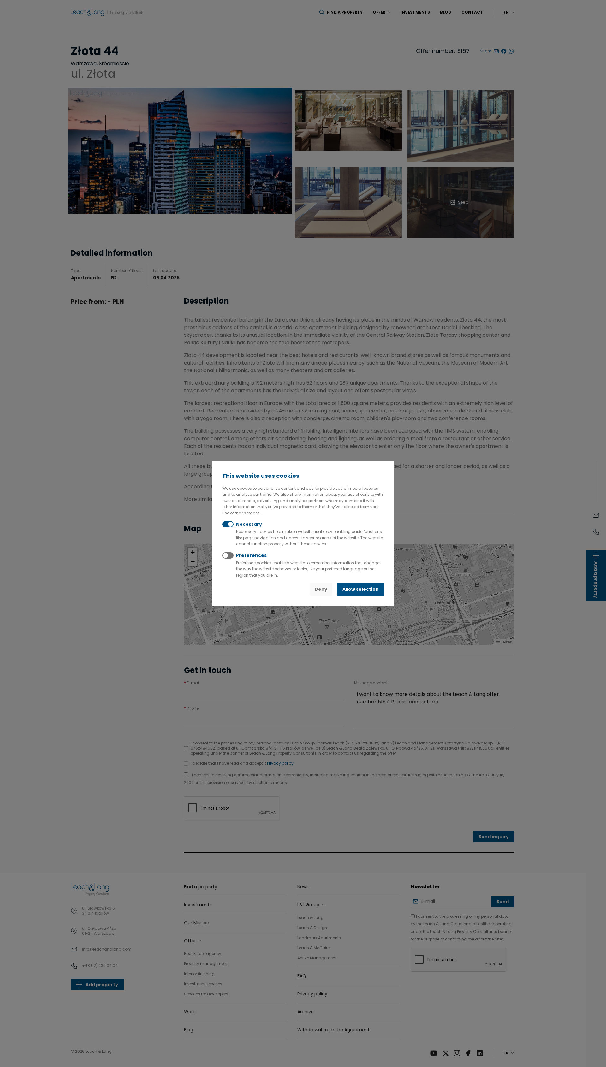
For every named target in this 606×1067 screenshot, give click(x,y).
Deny (321, 589)
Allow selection (360, 589)
